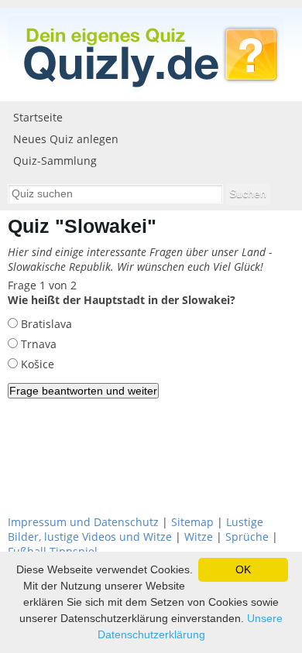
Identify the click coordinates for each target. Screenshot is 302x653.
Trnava (37, 344)
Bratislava (45, 323)
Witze (198, 536)
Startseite (38, 117)
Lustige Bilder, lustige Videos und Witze (135, 529)
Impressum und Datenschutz (83, 522)
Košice (36, 364)
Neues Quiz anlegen (65, 139)
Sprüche (247, 536)
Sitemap (192, 522)
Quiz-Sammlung (55, 160)
